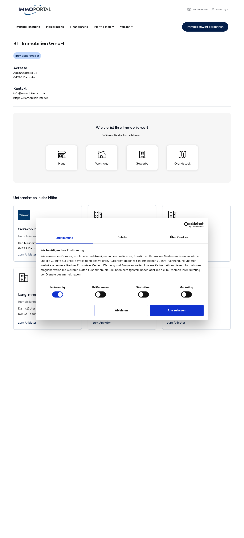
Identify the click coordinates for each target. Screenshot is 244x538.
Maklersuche (55, 27)
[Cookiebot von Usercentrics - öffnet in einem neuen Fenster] (187, 225)
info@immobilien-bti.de (29, 93)
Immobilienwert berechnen (205, 27)
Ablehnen (121, 310)
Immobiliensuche (28, 27)
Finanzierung (79, 27)
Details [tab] (122, 237)
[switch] (100, 294)
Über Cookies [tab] (179, 237)
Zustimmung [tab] (64, 237)
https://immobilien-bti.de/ (30, 98)
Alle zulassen (176, 310)
